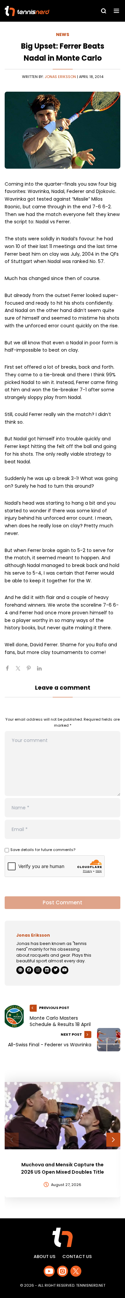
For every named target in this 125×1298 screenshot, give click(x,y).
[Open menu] (116, 11)
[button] (12, 1140)
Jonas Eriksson (60, 76)
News (62, 34)
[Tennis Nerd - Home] (41, 11)
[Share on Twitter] (20, 671)
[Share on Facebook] (10, 671)
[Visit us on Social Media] (49, 1271)
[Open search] (104, 11)
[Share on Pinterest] (31, 671)
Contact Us (77, 1256)
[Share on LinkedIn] (42, 671)
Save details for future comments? (42, 849)
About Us (44, 1256)
